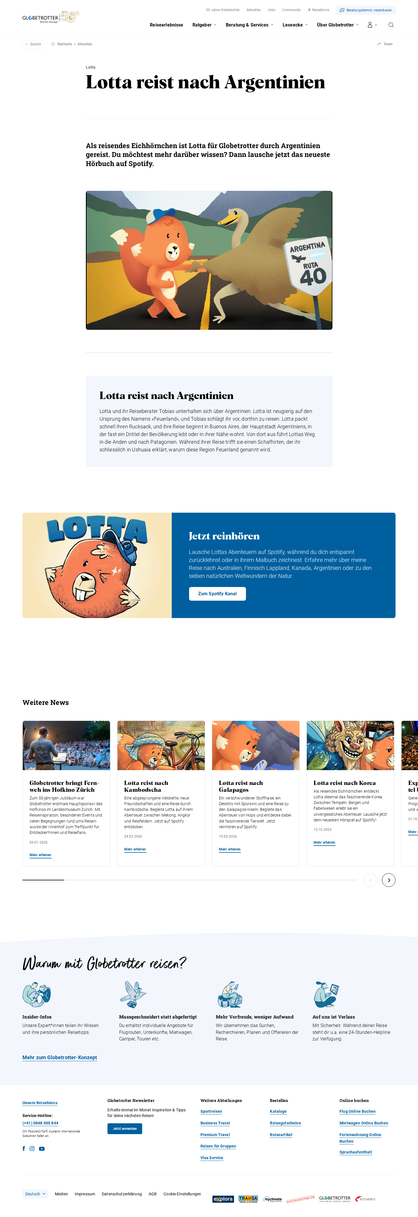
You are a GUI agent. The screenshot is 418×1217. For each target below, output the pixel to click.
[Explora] (223, 1199)
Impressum (85, 1194)
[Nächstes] (389, 880)
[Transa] (248, 1199)
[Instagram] (32, 1149)
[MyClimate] (272, 1199)
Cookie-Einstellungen (182, 1194)
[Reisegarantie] (365, 1199)
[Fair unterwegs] (300, 1199)
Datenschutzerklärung (122, 1194)
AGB (153, 1194)
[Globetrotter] (335, 1199)
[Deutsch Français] (35, 1193)
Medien (61, 1194)
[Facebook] (23, 1149)
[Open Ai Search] (391, 25)
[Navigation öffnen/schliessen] (372, 25)
